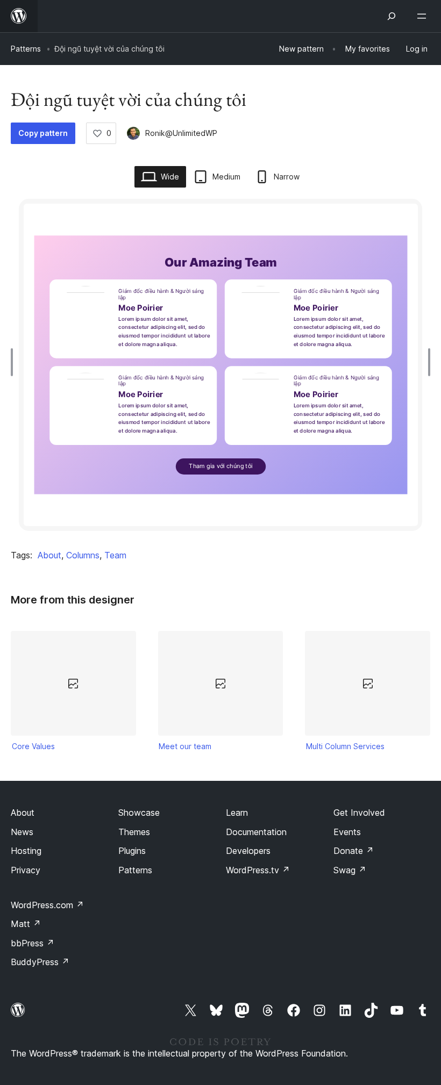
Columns (82, 555)
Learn (237, 812)
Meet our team (185, 746)
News (22, 832)
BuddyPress (40, 962)
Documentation (256, 832)
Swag (349, 870)
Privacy (25, 870)
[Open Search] (391, 16)
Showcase (139, 812)
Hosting (26, 850)
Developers (248, 850)
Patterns (26, 48)
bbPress (32, 943)
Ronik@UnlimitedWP (181, 133)
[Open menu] (424, 16)
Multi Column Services (345, 746)
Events (347, 832)
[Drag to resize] (14, 362)
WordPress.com (47, 905)
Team (115, 555)
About (49, 555)
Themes (134, 832)
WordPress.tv (258, 870)
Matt (26, 923)
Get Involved (359, 812)
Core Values (33, 746)
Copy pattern (43, 133)
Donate (353, 850)
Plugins (132, 850)
